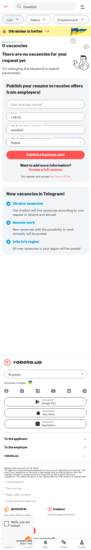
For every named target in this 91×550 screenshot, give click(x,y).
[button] (45, 401)
